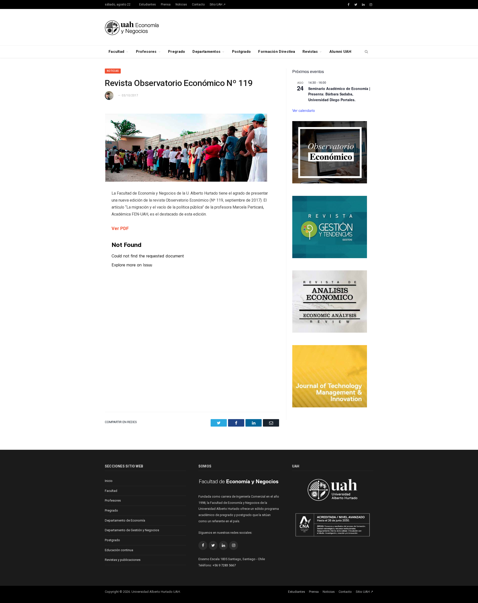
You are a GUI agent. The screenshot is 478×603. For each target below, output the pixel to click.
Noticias (181, 4)
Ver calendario (303, 110)
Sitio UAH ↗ (218, 4)
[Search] (366, 52)
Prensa (166, 4)
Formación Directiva (276, 51)
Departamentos (206, 51)
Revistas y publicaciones (122, 560)
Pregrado (176, 51)
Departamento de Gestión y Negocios (132, 530)
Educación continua (119, 550)
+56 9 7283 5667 (224, 565)
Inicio (109, 481)
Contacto (198, 4)
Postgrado (241, 51)
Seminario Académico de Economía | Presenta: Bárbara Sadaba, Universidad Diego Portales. (339, 94)
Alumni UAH (340, 51)
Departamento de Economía (125, 520)
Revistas (310, 51)
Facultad (116, 51)
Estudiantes (147, 4)
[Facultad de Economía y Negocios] (132, 27)
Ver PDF (120, 228)
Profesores (146, 51)
